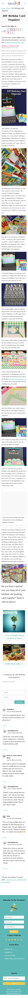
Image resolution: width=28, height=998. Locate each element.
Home (3, 8)
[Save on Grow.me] (24, 29)
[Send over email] (21, 29)
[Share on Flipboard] (9, 32)
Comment (19, 702)
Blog (8, 8)
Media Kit (8, 952)
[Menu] (3, 3)
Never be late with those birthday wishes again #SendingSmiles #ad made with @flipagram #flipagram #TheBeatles (13, 520)
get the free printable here (17, 379)
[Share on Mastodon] (13, 32)
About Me (8, 949)
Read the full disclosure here (14, 42)
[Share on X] (13, 29)
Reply (5, 725)
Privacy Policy (10, 955)
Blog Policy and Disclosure (15, 958)
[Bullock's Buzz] (14, 3)
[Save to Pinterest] (17, 29)
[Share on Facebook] (9, 29)
